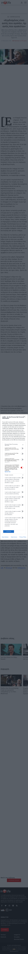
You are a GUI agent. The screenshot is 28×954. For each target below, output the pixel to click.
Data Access (14, 537)
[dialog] (14, 477)
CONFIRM (8, 531)
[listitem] (14, 445)
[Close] (24, 417)
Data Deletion (5, 537)
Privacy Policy (22, 537)
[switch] (22, 448)
